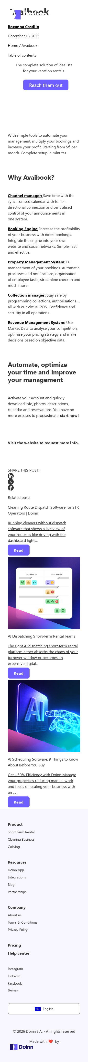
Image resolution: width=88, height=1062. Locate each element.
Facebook (15, 983)
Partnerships (17, 891)
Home (13, 45)
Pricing (14, 945)
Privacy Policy (18, 929)
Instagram (15, 968)
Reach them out (46, 85)
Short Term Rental (21, 832)
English (48, 1008)
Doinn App (16, 869)
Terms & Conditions (22, 922)
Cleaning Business (21, 839)
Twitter (13, 990)
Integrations (17, 877)
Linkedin (14, 976)
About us (15, 915)
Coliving (14, 846)
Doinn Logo (27, 15)
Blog (11, 884)
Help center (18, 953)
